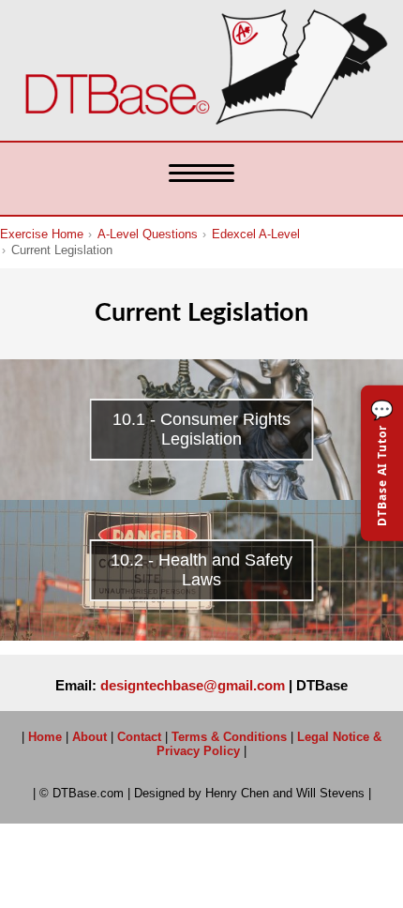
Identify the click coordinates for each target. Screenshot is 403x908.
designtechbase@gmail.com (192, 685)
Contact (139, 737)
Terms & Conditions (229, 737)
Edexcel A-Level (256, 234)
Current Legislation (61, 250)
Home (45, 737)
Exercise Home (41, 234)
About (89, 737)
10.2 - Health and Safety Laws (201, 570)
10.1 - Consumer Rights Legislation (201, 429)
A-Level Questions (147, 234)
